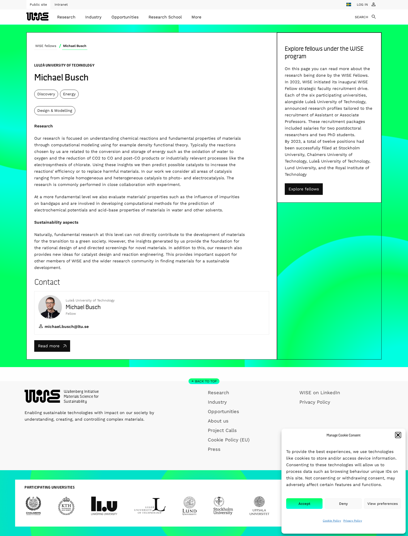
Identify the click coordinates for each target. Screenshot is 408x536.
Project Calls (222, 430)
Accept (304, 504)
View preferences (382, 504)
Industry (93, 17)
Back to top (206, 381)
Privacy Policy (352, 520)
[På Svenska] (349, 4)
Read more (49, 345)
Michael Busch (74, 46)
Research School (165, 17)
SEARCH (361, 17)
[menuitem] (66, 17)
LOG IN (362, 4)
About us (218, 421)
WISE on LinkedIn (319, 392)
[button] (398, 435)
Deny (343, 504)
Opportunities (125, 17)
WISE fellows (45, 46)
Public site (38, 4)
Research (66, 17)
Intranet (61, 4)
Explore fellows (304, 189)
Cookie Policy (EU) (229, 440)
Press (214, 449)
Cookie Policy (332, 520)
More (196, 17)
